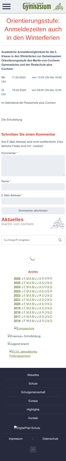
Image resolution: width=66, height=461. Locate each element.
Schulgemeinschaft (33, 392)
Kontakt (33, 418)
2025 (17, 283)
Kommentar (9, 153)
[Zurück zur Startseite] (43, 6)
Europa (33, 401)
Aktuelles (33, 375)
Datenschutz (50, 439)
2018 (17, 312)
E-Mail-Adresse (12, 195)
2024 (17, 287)
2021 (17, 299)
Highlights (33, 409)
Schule (33, 383)
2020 (17, 304)
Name (6, 181)
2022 (17, 295)
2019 (17, 308)
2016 (17, 321)
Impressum (16, 439)
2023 (17, 291)
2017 (17, 316)
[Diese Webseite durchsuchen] (60, 240)
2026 (17, 278)
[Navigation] (6, 6)
